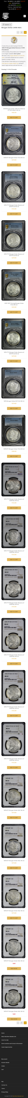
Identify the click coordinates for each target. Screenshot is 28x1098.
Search (7, 24)
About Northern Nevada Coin (8, 1036)
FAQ (2, 1081)
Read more (14, 968)
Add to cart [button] (14, 117)
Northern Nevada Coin (18, 1096)
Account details (5, 1062)
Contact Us (4, 1085)
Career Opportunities (6, 1047)
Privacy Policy (4, 1092)
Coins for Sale (4, 1040)
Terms (3, 1088)
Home (2, 1033)
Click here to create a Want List (10, 63)
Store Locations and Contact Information (11, 1043)
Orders (3, 1066)
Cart (2, 1069)
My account (4, 1059)
